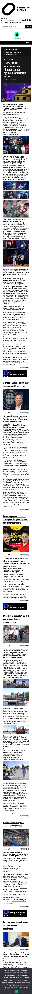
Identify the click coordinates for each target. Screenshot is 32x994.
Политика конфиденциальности (19, 989)
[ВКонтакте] (21, 367)
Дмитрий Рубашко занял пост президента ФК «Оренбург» (16, 384)
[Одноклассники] (23, 367)
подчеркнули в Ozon (19, 901)
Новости (11, 59)
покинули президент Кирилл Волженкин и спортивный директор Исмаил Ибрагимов (14, 426)
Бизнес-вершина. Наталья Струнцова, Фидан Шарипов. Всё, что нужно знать (15, 519)
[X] (27, 367)
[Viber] (28, 367)
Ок (16, 991)
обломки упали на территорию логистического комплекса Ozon (15, 889)
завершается (23, 649)
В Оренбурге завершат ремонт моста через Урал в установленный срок (16, 619)
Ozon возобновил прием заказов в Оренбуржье (13, 824)
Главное (14, 49)
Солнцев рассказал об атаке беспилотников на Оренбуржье (15, 925)
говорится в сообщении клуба (15, 465)
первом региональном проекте (15, 565)
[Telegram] (25, 367)
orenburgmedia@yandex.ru (13, 22)
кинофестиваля (9, 106)
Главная (7, 49)
